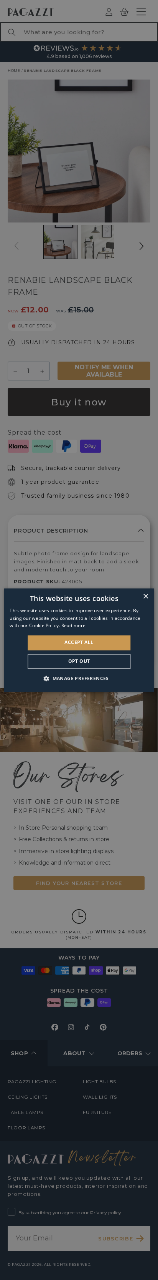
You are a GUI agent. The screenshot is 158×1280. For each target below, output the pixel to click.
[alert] (79, 640)
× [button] (145, 596)
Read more (73, 626)
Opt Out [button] (79, 661)
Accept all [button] (78, 642)
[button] (79, 678)
